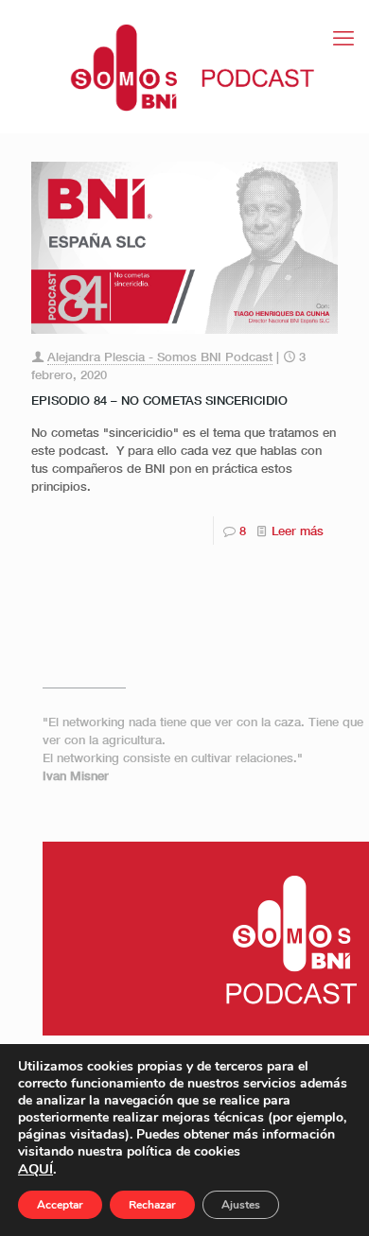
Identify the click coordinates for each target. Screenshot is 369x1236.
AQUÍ (35, 1168)
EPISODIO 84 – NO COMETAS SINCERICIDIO (159, 400)
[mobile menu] (343, 38)
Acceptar (60, 1204)
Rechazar (152, 1204)
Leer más (298, 530)
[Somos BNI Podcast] (184, 66)
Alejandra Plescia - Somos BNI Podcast (159, 356)
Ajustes (240, 1204)
